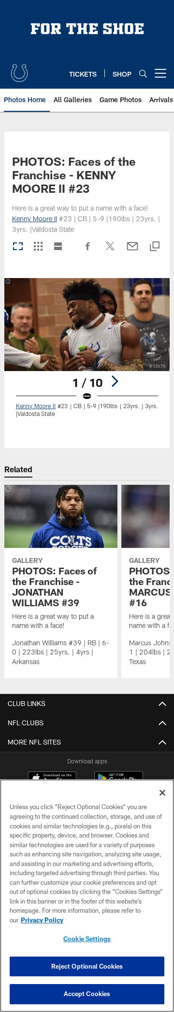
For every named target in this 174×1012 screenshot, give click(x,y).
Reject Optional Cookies (87, 966)
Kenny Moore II (34, 218)
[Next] (114, 381)
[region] (87, 895)
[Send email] (132, 251)
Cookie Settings (87, 939)
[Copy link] (154, 247)
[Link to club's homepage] (19, 69)
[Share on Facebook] (88, 251)
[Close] (162, 792)
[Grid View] (38, 247)
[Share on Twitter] (110, 251)
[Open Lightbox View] (87, 353)
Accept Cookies (87, 994)
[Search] (143, 73)
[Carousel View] (18, 247)
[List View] (58, 247)
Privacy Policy (42, 920)
